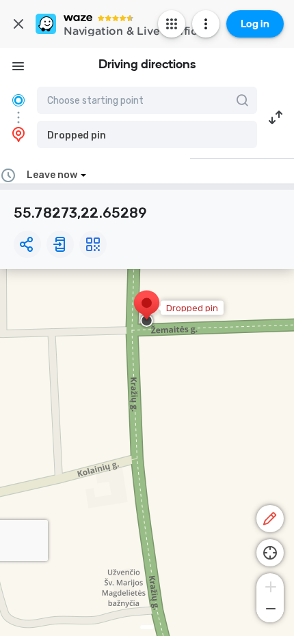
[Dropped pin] (146, 309)
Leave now (52, 175)
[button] (147, 134)
